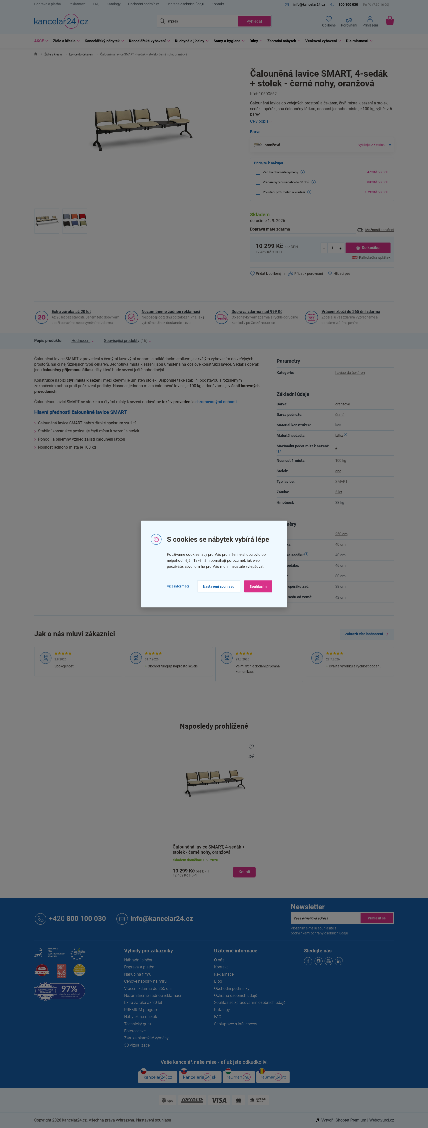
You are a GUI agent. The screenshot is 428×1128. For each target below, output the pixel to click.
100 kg (340, 460)
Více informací (178, 586)
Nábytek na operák (140, 1016)
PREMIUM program (141, 1009)
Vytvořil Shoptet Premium (343, 1120)
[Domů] (35, 54)
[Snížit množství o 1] (324, 248)
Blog (218, 981)
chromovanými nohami (216, 401)
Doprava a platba (47, 4)
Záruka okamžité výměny (146, 1038)
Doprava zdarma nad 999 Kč (257, 311)
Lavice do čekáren (350, 372)
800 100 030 (77, 918)
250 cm (341, 534)
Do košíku (371, 247)
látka (339, 435)
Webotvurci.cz (381, 1120)
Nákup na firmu (137, 974)
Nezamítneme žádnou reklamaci (171, 311)
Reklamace (76, 4)
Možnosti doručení (379, 230)
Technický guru (137, 1024)
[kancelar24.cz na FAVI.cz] (42, 973)
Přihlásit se (377, 918)
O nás (219, 960)
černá (340, 414)
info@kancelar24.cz (161, 918)
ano (338, 471)
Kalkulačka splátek (375, 257)
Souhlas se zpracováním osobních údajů (250, 1002)
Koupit (244, 871)
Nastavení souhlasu (218, 586)
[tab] (47, 340)
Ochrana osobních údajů (185, 4)
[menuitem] (39, 41)
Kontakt (218, 4)
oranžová (342, 404)
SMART (341, 481)
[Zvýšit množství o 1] (340, 248)
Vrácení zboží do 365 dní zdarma (351, 311)
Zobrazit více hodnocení (364, 634)
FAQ (96, 4)
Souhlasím (258, 586)
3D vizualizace (137, 1045)
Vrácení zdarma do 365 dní (148, 988)
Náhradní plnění (138, 960)
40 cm (340, 544)
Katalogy (114, 4)
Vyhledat (254, 21)
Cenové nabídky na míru (145, 981)
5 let (338, 492)
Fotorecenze (135, 1031)
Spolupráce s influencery (235, 1024)
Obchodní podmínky (143, 4)
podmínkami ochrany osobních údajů (319, 933)
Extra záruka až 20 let (71, 311)
